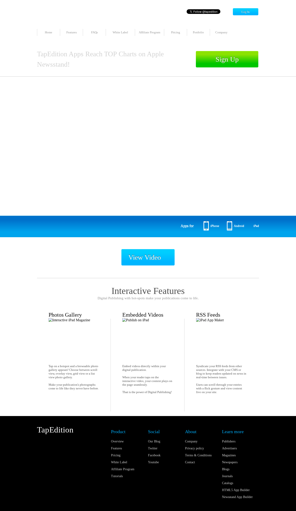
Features (71, 32)
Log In (245, 11)
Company (221, 32)
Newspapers (229, 462)
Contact (190, 462)
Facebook (154, 455)
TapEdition (55, 429)
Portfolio (198, 32)
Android (239, 225)
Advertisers (229, 448)
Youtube (153, 462)
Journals (227, 476)
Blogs (225, 469)
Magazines (229, 455)
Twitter (152, 448)
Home (48, 32)
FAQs (94, 32)
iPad (256, 225)
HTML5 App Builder (236, 490)
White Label (120, 32)
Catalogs (227, 483)
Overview (117, 441)
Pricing (175, 32)
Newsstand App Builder (237, 497)
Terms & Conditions (198, 455)
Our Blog (154, 441)
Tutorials (117, 476)
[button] (129, 207)
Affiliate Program (149, 32)
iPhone (214, 225)
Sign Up (227, 59)
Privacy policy (194, 448)
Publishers (228, 441)
